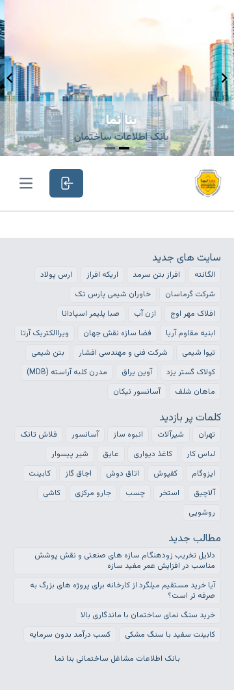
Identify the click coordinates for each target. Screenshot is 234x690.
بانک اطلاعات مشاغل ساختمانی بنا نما (117, 659)
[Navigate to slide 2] (124, 148)
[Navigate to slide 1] (110, 148)
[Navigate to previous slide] (10, 78)
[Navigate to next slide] (224, 78)
